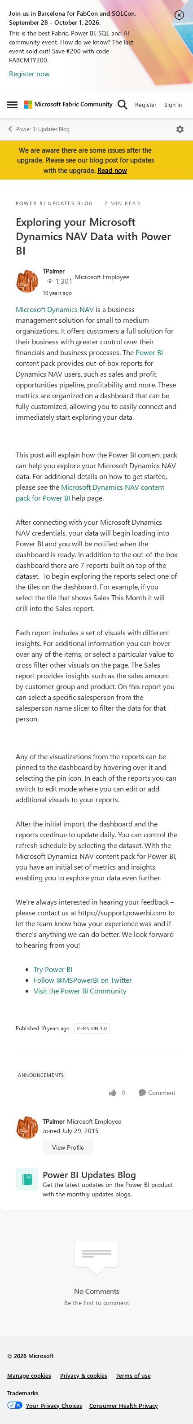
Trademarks (23, 1393)
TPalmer (54, 271)
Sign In (173, 104)
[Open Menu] (180, 129)
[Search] (122, 104)
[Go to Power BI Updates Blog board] (27, 1179)
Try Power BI (53, 969)
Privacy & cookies (83, 1375)
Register (146, 104)
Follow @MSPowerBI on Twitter (83, 979)
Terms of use (133, 1375)
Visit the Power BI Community (80, 990)
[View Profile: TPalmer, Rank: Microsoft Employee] (27, 281)
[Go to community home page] (68, 105)
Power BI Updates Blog (43, 129)
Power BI (149, 352)
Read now (112, 170)
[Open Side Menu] (12, 104)
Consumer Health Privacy (123, 1405)
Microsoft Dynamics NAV (56, 309)
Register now (29, 73)
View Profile (68, 1147)
